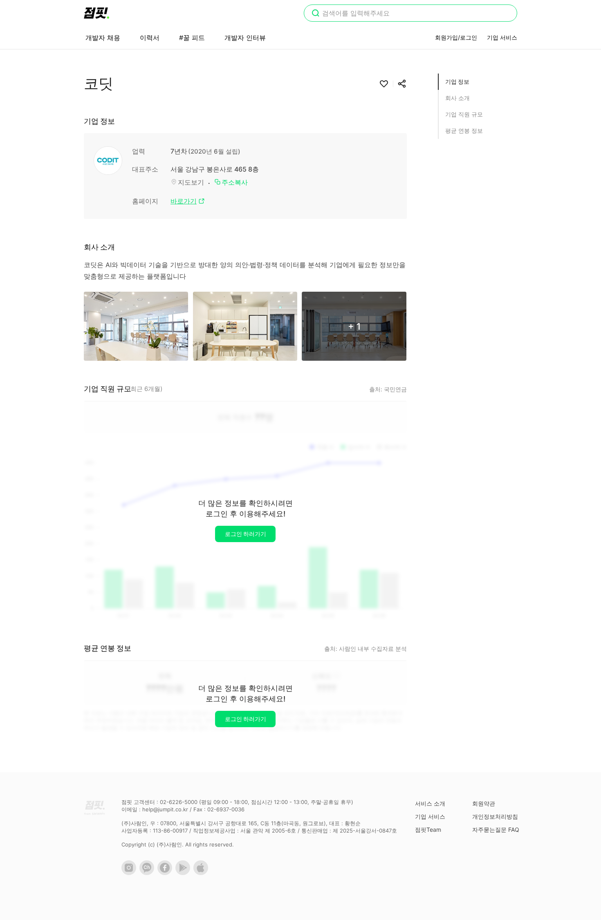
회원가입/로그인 (456, 37)
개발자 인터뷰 (245, 37)
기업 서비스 (502, 37)
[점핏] (96, 13)
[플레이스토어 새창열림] (184, 873)
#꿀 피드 (192, 37)
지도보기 (191, 182)
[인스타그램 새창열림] (130, 873)
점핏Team (428, 829)
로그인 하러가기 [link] (245, 533)
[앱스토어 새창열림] (202, 873)
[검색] (316, 14)
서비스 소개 (430, 803)
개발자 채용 (102, 37)
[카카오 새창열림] (148, 873)
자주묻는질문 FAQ (495, 829)
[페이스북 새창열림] (166, 873)
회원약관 (483, 803)
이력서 (149, 37)
